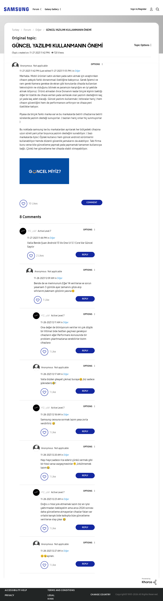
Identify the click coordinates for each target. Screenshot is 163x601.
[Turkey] (16, 9)
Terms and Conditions (61, 590)
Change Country (101, 594)
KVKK (51, 598)
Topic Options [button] (141, 45)
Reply (85, 254)
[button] (96, 64)
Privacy (9, 595)
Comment (91, 202)
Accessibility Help (16, 590)
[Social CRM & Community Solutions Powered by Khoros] (149, 581)
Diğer (77, 71)
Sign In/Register (139, 9)
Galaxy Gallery (52, 9)
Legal (51, 595)
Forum (36, 9)
